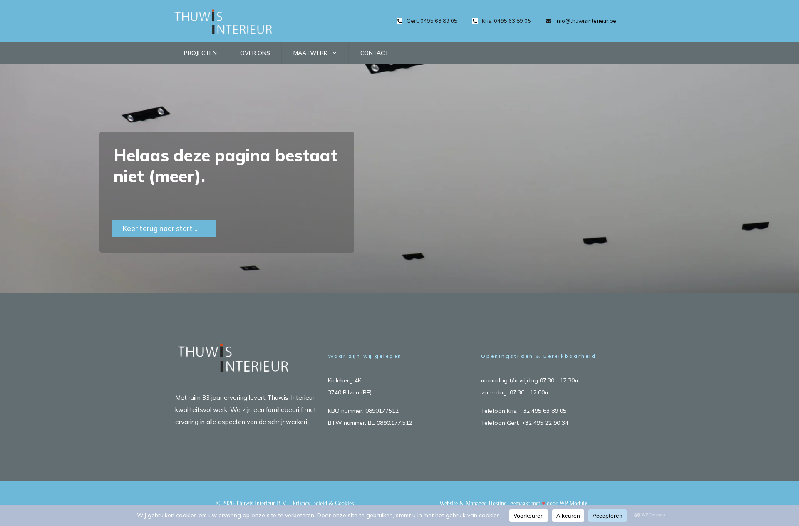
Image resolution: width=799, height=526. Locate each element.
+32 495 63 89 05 (542, 410)
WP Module (573, 503)
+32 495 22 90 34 (544, 423)
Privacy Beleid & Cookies (323, 503)
